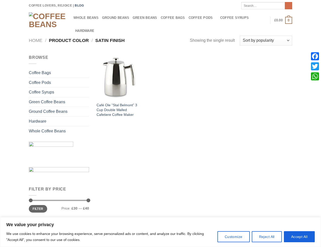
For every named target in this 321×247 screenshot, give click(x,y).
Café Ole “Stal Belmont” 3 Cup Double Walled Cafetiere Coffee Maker (117, 109)
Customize (234, 237)
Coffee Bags (40, 73)
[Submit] (288, 6)
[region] (160, 232)
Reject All (267, 237)
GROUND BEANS (115, 18)
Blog (79, 5)
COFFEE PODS (201, 18)
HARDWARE (84, 31)
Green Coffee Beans (47, 102)
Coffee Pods (40, 82)
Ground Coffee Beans (48, 111)
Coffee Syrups (234, 18)
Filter (38, 209)
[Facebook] (315, 56)
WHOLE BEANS (86, 18)
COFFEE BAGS (173, 18)
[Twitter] (315, 66)
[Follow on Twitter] (88, 5)
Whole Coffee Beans (47, 131)
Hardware (37, 121)
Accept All (299, 237)
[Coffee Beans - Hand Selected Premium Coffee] (47, 20)
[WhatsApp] (315, 76)
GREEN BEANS (145, 18)
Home (35, 40)
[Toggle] (87, 82)
